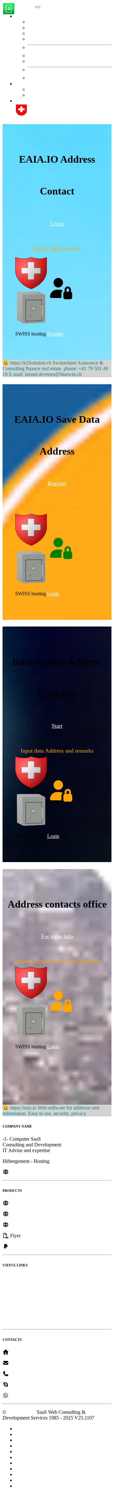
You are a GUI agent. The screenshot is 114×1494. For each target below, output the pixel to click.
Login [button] (57, 223)
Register (36, 95)
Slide (8, 1321)
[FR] (38, 1235)
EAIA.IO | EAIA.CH (37, 100)
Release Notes (17, 1277)
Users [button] (21, 16)
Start (32, 89)
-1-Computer (22, 1363)
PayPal (16, 1246)
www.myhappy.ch (28, 1214)
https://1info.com (26, 1203)
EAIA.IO (24, 5)
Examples (12, 1310)
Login (53, 593)
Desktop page (16, 1288)
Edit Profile (46, 22)
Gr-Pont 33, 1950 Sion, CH (36, 1352)
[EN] (27, 1235)
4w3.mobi (19, 1225)
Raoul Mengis (23, 1384)
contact (42, 55)
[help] (21, 114)
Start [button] (19, 83)
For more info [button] (57, 936)
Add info (43, 33)
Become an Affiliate (22, 1299)
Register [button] (57, 483)
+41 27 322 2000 (26, 1374)
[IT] (48, 1235)
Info (39, 27)
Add (39, 61)
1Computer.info (25, 1172)
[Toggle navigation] (37, 7)
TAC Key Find (50, 39)
